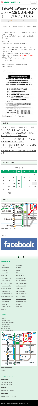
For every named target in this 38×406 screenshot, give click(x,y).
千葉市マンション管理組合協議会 (13, 26)
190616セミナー (7, 116)
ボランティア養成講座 (21, 280)
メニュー (34, 2)
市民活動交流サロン (6, 278)
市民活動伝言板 (5, 301)
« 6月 (8, 193)
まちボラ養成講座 (6, 280)
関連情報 (18, 270)
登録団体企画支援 (6, 291)
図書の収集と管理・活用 (7, 296)
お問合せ (3, 235)
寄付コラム (4, 309)
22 (35, 183)
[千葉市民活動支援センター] (11, 2)
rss (19, 257)
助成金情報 (4, 270)
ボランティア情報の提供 (21, 293)
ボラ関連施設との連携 (21, 299)
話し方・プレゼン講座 (21, 285)
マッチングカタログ (20, 288)
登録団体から (12, 20)
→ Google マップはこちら (8, 228)
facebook (23, 257)
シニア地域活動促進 (20, 291)
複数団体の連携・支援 (21, 301)
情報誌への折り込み (6, 306)
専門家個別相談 (5, 267)
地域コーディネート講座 (21, 283)
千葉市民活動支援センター (13, 403)
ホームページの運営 (20, 296)
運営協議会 (18, 304)
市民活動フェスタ (20, 275)
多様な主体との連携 (6, 299)
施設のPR (4, 304)
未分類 (3, 265)
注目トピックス (19, 272)
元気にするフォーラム (21, 278)
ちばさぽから (19, 265)
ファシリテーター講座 (7, 283)
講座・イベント (18, 20)
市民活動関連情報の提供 (7, 293)
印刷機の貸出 (19, 306)
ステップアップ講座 (6, 285)
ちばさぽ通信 (5, 272)
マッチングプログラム (7, 288)
